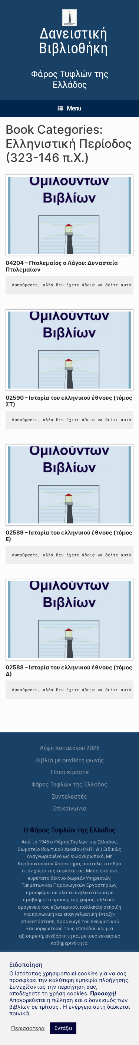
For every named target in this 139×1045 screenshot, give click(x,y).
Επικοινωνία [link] (69, 808)
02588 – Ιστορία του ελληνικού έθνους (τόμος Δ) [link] (69, 671)
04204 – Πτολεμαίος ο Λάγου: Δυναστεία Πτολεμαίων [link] (62, 266)
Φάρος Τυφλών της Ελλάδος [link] (69, 784)
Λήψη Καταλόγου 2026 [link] (70, 748)
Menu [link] (74, 108)
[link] (69, 33)
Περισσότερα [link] (27, 1028)
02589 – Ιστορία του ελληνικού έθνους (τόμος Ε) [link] (69, 536)
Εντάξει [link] (63, 1028)
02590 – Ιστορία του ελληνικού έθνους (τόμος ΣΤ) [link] (69, 401)
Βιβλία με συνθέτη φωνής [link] (69, 760)
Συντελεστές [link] (69, 796)
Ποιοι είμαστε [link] (70, 772)
